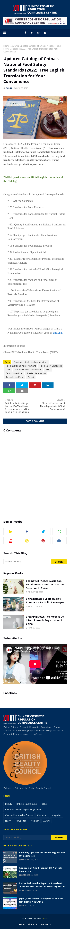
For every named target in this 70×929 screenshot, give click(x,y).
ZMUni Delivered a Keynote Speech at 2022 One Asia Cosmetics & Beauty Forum (42, 885)
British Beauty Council (26, 803)
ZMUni (14, 45)
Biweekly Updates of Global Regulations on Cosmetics (42, 854)
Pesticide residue (14, 373)
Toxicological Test (14, 377)
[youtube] (10, 540)
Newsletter (21, 820)
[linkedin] (45, 33)
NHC (48, 369)
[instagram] (38, 33)
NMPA (8, 820)
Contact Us (45, 924)
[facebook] (25, 33)
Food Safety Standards (51, 365)
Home (6, 45)
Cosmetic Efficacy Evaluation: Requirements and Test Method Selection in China (45, 584)
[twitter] (31, 33)
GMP (8, 369)
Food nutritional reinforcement (21, 365)
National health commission (28, 369)
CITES (44, 803)
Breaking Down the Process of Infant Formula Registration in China (45, 620)
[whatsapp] (59, 531)
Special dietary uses (36, 373)
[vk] (59, 540)
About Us (32, 924)
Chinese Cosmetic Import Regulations (23, 809)
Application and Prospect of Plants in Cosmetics (41, 869)
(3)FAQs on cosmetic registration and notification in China (41, 900)
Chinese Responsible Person (19, 815)
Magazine (56, 815)
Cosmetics (42, 815)
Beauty (8, 803)
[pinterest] (43, 540)
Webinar (35, 820)
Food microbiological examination (30, 362)
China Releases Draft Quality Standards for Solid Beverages (45, 600)
